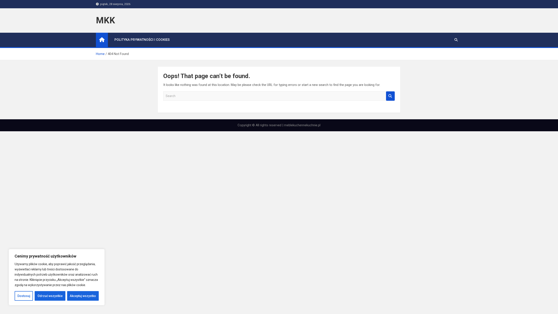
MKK (105, 20)
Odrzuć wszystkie (50, 296)
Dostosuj (23, 296)
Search (390, 96)
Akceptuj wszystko (83, 296)
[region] (57, 277)
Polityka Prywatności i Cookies (142, 40)
